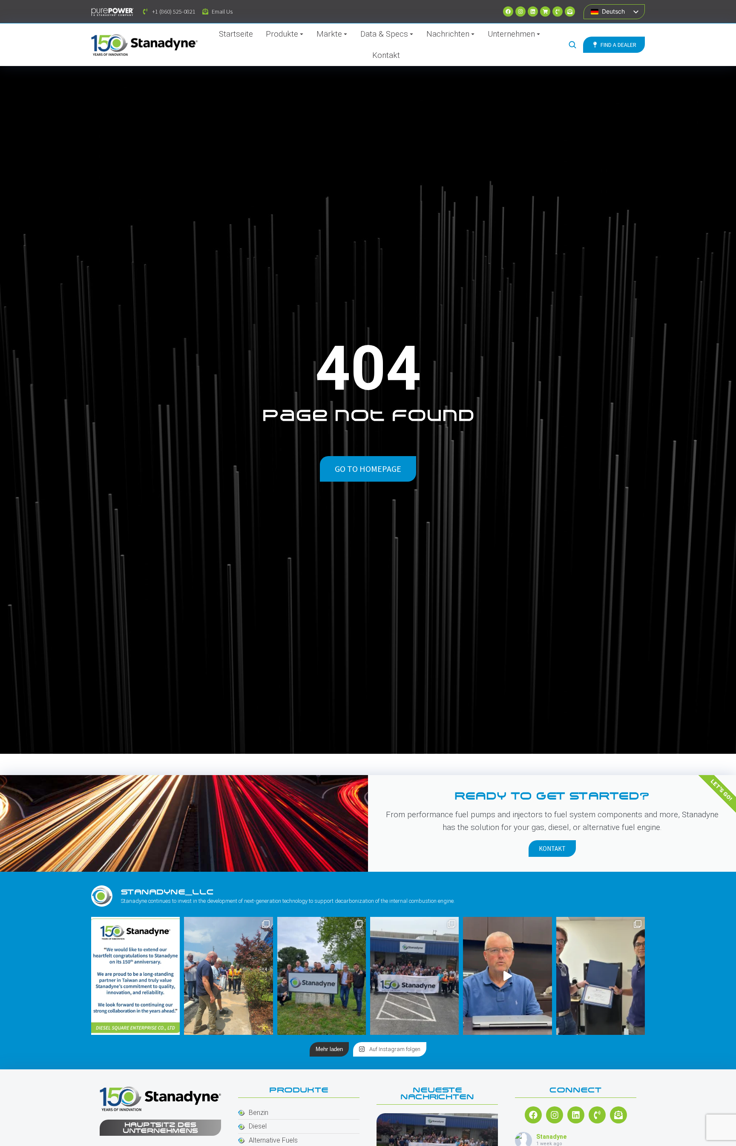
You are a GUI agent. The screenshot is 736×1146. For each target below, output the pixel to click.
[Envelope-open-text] (570, 11)
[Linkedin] (533, 11)
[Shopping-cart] (545, 11)
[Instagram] (520, 11)
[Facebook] (508, 11)
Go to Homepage (368, 468)
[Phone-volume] (557, 11)
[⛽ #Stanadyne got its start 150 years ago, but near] (507, 976)
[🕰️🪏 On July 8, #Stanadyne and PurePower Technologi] (228, 976)
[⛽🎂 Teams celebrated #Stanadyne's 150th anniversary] (414, 976)
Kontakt (552, 848)
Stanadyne (551, 1136)
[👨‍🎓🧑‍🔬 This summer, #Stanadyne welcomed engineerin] (600, 976)
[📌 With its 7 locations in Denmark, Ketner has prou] (321, 976)
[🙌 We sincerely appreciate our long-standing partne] (135, 976)
